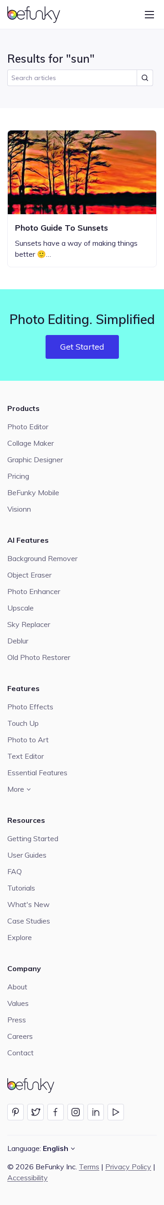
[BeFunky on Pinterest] (15, 1112)
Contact (20, 1052)
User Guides (26, 854)
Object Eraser (29, 574)
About (17, 986)
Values (18, 1003)
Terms (89, 1166)
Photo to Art (28, 739)
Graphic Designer (35, 459)
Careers (20, 1036)
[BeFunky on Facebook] (55, 1112)
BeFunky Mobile (33, 492)
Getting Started (32, 838)
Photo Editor (27, 426)
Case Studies (28, 920)
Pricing (18, 476)
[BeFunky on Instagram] (75, 1112)
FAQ (14, 871)
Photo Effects (30, 706)
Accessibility (27, 1177)
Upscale (20, 607)
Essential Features (37, 772)
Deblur (17, 640)
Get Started (82, 346)
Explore (19, 937)
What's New (28, 904)
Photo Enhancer (33, 591)
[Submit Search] (145, 78)
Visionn (19, 508)
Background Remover (42, 558)
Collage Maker (30, 443)
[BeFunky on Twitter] (35, 1112)
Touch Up (23, 723)
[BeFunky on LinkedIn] (95, 1112)
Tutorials (21, 887)
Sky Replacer (28, 624)
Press (16, 1019)
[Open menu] (149, 14)
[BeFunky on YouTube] (116, 1112)
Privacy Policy (128, 1166)
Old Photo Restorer (38, 657)
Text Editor (25, 756)
